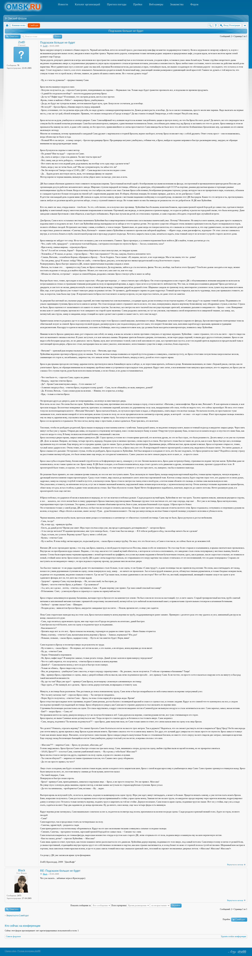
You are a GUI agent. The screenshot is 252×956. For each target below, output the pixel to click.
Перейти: (226, 919)
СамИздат (240, 919)
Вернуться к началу (235, 864)
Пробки (137, 4)
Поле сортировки (119, 905)
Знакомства (176, 4)
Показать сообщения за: (81, 905)
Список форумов (13, 936)
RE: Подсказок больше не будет (60, 870)
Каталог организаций (87, 4)
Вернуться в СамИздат (18, 916)
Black (21, 870)
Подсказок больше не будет (126, 30)
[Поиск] (210, 25)
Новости (63, 4)
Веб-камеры (156, 4)
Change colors (10, 951)
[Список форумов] (7, 25)
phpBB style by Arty (232, 951)
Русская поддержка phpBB (28, 951)
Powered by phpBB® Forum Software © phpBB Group (242, 951)
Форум (194, 4)
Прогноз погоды (116, 4)
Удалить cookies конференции (233, 936)
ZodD (21, 42)
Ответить (14, 36)
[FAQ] (215, 25)
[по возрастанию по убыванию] (166, 905)
